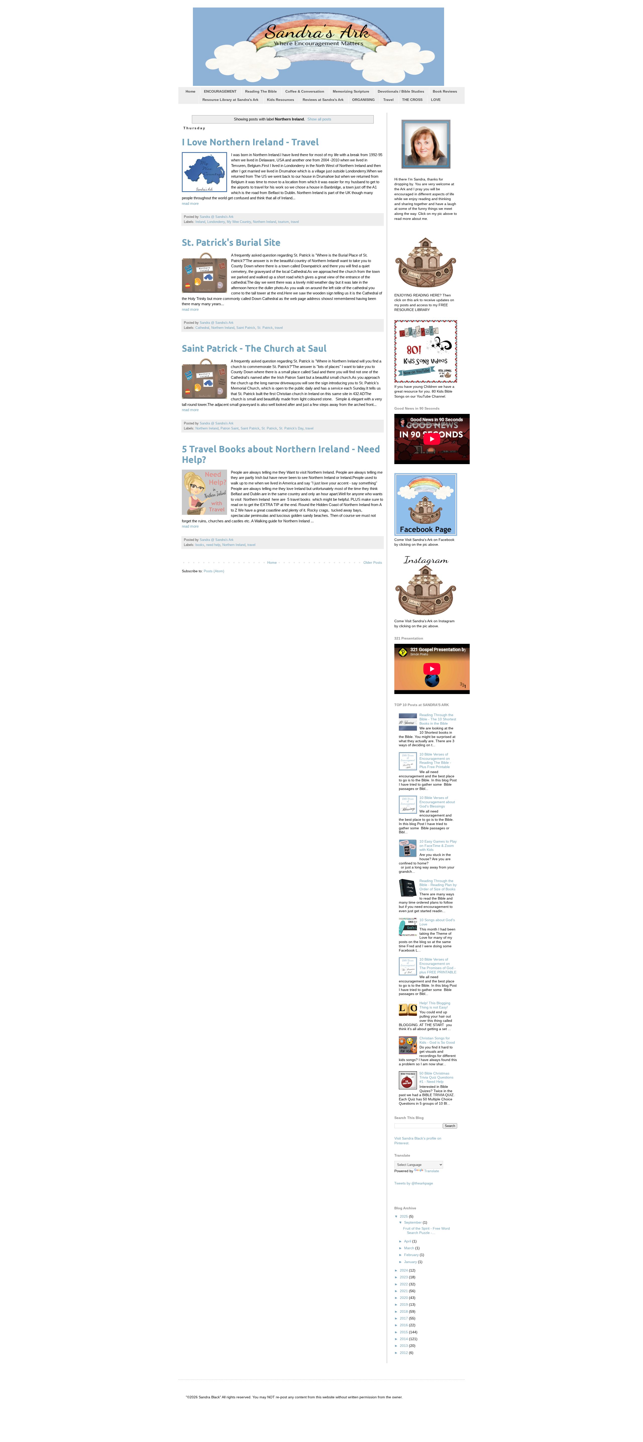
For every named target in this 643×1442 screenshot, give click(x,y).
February (412, 1255)
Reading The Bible (261, 91)
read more (190, 203)
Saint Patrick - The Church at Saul (254, 348)
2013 (404, 1346)
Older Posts (372, 562)
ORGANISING (363, 100)
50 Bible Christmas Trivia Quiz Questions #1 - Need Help (436, 1077)
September (413, 1222)
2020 (404, 1298)
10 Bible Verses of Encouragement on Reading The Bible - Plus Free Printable (435, 760)
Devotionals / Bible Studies (401, 91)
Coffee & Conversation (304, 91)
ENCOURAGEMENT (220, 91)
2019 (404, 1304)
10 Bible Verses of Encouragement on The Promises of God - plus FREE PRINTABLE (437, 965)
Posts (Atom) (214, 571)
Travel (388, 100)
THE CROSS (412, 100)
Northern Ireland (264, 222)
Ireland (200, 222)
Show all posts (319, 119)
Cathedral (202, 328)
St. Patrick (265, 328)
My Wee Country (239, 222)
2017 (404, 1318)
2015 (404, 1332)
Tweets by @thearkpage (413, 1183)
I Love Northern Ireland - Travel (250, 142)
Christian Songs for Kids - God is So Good (437, 1040)
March (409, 1248)
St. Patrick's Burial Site (231, 242)
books (199, 545)
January (411, 1262)
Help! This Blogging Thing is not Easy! (434, 1005)
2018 (404, 1311)
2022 (404, 1284)
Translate (431, 1171)
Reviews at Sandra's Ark (323, 100)
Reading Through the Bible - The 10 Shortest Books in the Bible (437, 719)
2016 (404, 1325)
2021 (404, 1291)
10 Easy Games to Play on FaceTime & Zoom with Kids (438, 845)
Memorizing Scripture (351, 91)
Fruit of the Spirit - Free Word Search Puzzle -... (426, 1230)
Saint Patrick (245, 328)
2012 (404, 1353)
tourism (283, 222)
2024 (404, 1270)
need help (213, 545)
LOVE (436, 100)
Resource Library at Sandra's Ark (230, 100)
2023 (404, 1277)
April (408, 1241)
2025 (404, 1216)
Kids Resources (280, 100)
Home (190, 91)
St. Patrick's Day (291, 428)
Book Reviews (445, 91)
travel (295, 222)
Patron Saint (230, 428)
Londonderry (216, 222)
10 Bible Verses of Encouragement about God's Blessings (437, 802)
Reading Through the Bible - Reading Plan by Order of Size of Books (438, 885)
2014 (404, 1339)
